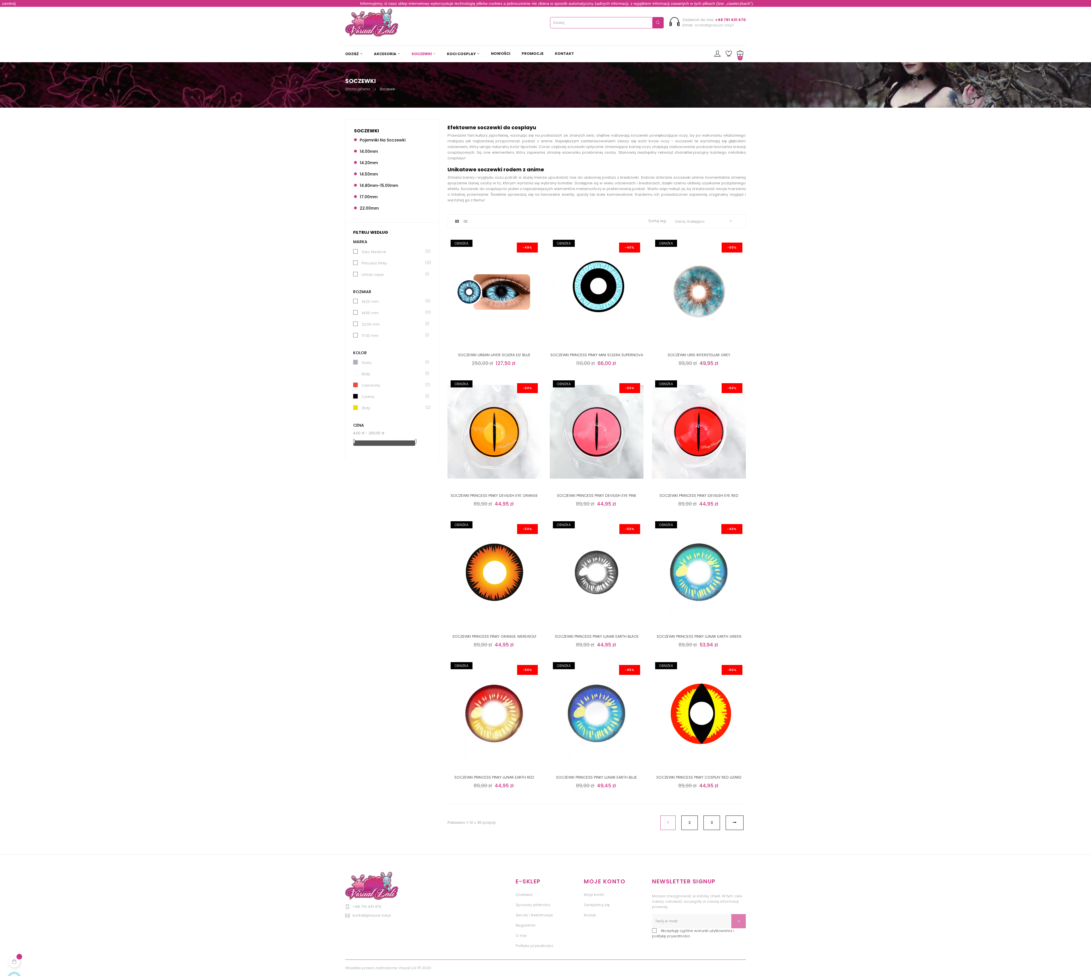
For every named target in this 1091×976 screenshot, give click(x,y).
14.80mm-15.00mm (379, 185)
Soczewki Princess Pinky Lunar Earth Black (596, 636)
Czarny (393, 396)
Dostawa (524, 894)
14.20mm (369, 163)
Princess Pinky (393, 263)
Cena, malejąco (704, 221)
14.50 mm (393, 313)
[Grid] (457, 221)
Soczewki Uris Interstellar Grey (699, 355)
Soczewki (366, 131)
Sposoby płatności (533, 905)
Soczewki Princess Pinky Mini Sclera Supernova (596, 355)
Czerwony (393, 385)
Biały (393, 374)
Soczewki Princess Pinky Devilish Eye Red (698, 495)
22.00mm (369, 208)
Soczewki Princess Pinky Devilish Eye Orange (494, 495)
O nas (521, 935)
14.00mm (369, 151)
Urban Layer (393, 274)
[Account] (717, 54)
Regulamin (526, 925)
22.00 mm (393, 324)
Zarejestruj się (597, 905)
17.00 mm (393, 335)
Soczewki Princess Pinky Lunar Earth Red (494, 777)
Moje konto (594, 894)
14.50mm (369, 174)
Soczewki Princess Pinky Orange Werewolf (494, 636)
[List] (465, 221)
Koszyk (590, 915)
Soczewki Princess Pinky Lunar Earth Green (699, 636)
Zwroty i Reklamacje (534, 915)
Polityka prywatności (534, 945)
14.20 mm (393, 301)
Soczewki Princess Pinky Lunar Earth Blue (596, 777)
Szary (393, 362)
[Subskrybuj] (738, 921)
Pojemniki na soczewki (382, 140)
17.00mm (369, 197)
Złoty (393, 408)
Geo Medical (393, 252)
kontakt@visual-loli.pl (714, 25)
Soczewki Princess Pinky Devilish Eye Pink (596, 495)
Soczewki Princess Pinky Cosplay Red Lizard (699, 777)
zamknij (9, 3)
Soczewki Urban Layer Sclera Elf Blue (494, 355)
